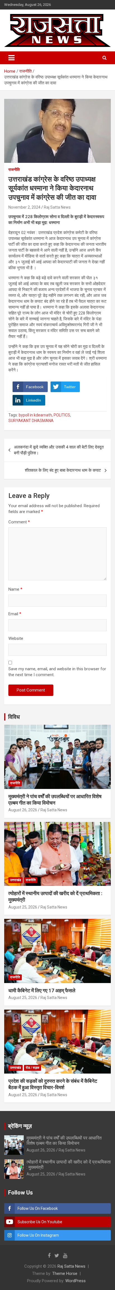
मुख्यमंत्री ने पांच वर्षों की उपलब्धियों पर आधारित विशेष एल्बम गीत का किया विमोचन (64, 1140)
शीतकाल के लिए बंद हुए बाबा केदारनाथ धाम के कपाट (63, 470)
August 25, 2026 (22, 907)
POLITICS (62, 415)
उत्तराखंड (15, 880)
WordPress (75, 1280)
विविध (14, 717)
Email (14, 613)
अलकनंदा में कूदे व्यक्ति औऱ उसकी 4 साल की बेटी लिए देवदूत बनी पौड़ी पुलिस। (59, 450)
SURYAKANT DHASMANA (31, 420)
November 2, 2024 (24, 207)
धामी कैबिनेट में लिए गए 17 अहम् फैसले (41, 990)
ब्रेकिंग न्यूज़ (20, 1126)
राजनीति (14, 169)
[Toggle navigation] (11, 57)
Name (15, 589)
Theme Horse (64, 1273)
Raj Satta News (57, 207)
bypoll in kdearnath (35, 415)
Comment (19, 521)
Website (15, 638)
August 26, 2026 (22, 810)
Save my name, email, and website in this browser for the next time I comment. (57, 671)
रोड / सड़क (32, 1068)
